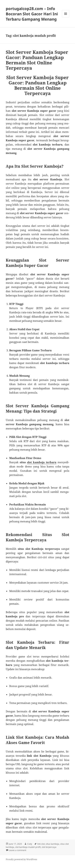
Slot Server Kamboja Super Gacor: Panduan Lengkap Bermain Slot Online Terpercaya (37, 60)
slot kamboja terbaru (41, 462)
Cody (29, 843)
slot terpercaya (49, 847)
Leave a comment (17, 850)
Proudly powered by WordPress (21, 859)
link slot (41, 843)
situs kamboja (52, 843)
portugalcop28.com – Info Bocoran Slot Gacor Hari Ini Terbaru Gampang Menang (32, 14)
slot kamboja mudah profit (28, 847)
